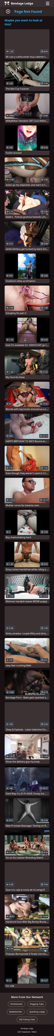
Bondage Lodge (22, 3)
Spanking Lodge (37, 1011)
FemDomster (16, 1004)
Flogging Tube (37, 1004)
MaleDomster (15, 1011)
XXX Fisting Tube (27, 1019)
